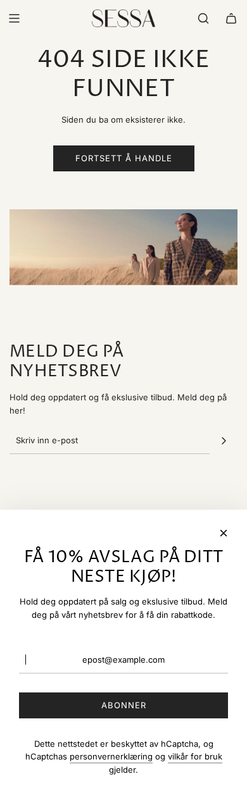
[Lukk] (224, 533)
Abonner (123, 705)
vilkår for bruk (195, 756)
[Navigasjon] (14, 18)
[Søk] (203, 18)
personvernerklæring (111, 756)
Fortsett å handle (123, 158)
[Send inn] (224, 441)
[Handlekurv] (231, 18)
